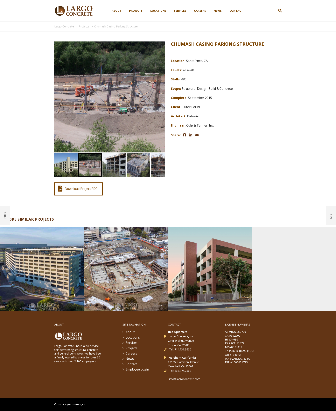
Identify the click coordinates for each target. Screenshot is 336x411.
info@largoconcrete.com (184, 327)
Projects (136, 10)
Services (180, 10)
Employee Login (137, 318)
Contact (236, 10)
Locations (158, 10)
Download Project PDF (81, 112)
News (218, 10)
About (116, 10)
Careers (200, 10)
